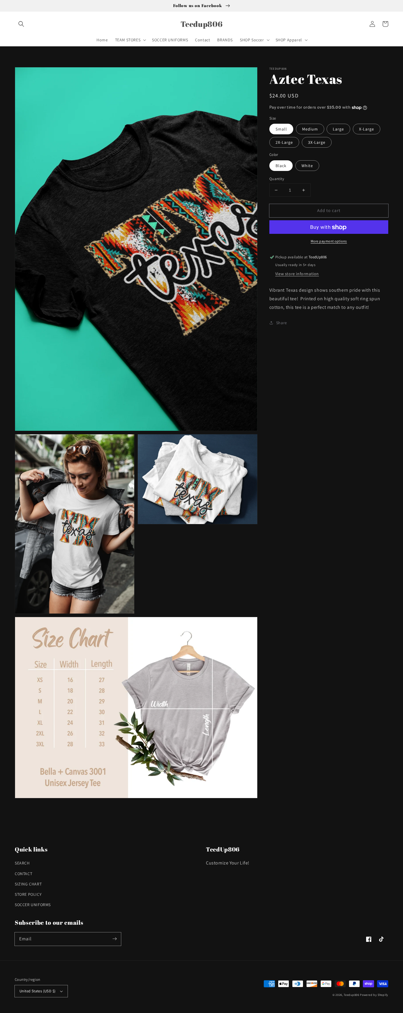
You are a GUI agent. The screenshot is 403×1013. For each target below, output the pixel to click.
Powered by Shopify (374, 995)
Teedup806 (351, 995)
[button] (21, 23)
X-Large (366, 129)
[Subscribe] (114, 938)
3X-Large (316, 142)
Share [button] (281, 322)
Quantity (276, 178)
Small (281, 129)
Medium (310, 129)
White (307, 165)
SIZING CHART (28, 884)
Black (281, 165)
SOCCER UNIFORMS (33, 904)
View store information (297, 273)
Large (338, 129)
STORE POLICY (28, 894)
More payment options (329, 241)
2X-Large (284, 142)
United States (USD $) (37, 991)
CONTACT (23, 873)
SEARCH (22, 863)
